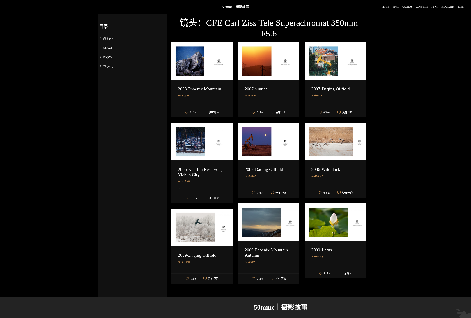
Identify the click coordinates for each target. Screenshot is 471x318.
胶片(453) (107, 57)
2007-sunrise (256, 89)
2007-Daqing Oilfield (330, 89)
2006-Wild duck (325, 169)
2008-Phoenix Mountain (199, 89)
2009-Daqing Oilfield (197, 255)
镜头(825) (107, 48)
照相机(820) (108, 38)
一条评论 (347, 273)
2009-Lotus (321, 249)
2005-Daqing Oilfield (264, 169)
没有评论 (214, 112)
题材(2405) (108, 66)
